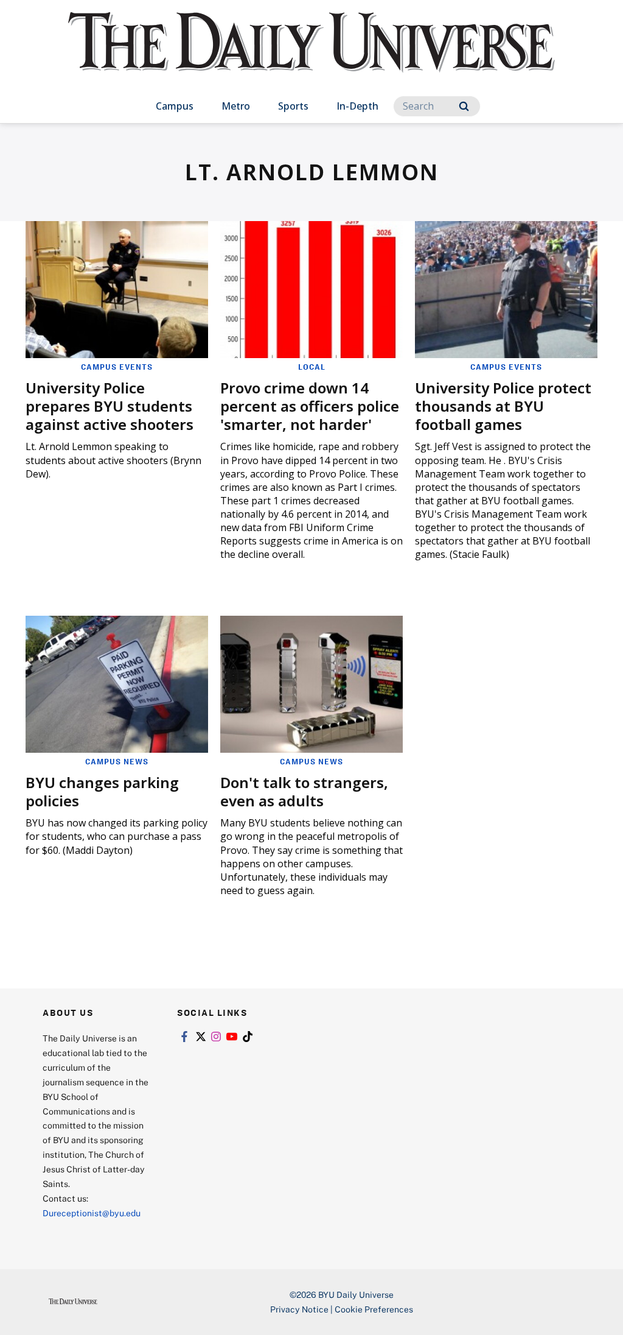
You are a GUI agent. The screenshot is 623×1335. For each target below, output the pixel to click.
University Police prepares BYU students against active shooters (109, 406)
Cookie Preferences (374, 1309)
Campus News (116, 761)
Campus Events (117, 366)
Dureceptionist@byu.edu (92, 1213)
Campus (174, 106)
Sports (293, 106)
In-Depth (357, 106)
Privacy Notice (299, 1309)
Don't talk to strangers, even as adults (304, 791)
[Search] (464, 106)
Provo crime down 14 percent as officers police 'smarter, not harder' (309, 406)
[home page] (311, 54)
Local (311, 366)
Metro (235, 106)
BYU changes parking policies (102, 791)
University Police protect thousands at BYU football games (503, 406)
